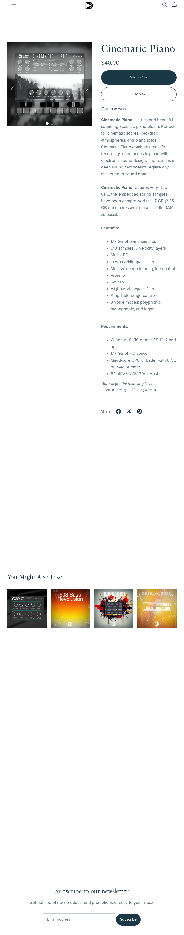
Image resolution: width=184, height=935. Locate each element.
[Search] (164, 4)
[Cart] (176, 4)
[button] (12, 88)
